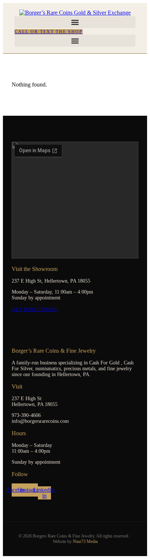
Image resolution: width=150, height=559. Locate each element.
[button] (75, 22)
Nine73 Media (85, 541)
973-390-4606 (26, 415)
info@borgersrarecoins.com (40, 421)
